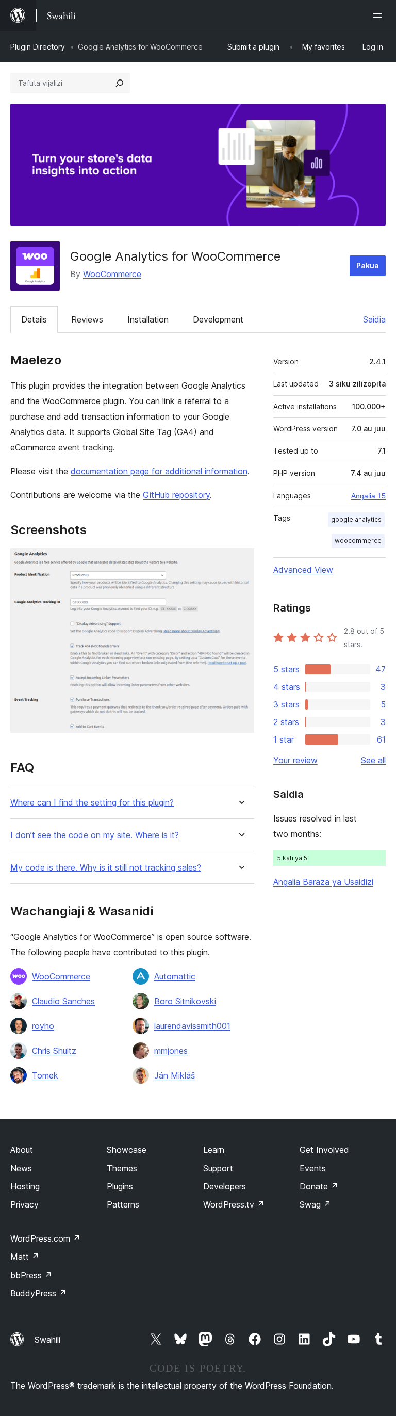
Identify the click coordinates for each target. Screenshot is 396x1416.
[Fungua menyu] (379, 15)
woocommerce (358, 540)
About (21, 1150)
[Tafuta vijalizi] (119, 83)
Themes (122, 1168)
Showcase (126, 1150)
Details (34, 319)
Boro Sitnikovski (185, 1001)
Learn (213, 1150)
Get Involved (324, 1150)
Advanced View (303, 570)
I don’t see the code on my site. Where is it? (94, 835)
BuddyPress (38, 1293)
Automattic (174, 976)
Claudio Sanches (63, 1001)
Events (313, 1168)
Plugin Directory (37, 46)
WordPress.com (45, 1238)
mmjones (171, 1050)
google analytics (356, 519)
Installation (148, 319)
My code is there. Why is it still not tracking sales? (105, 868)
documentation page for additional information (159, 471)
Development (218, 319)
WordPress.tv (234, 1204)
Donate (319, 1186)
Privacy (24, 1204)
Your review (295, 760)
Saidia (374, 319)
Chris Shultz (54, 1050)
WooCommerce (112, 274)
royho (43, 1026)
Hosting (25, 1186)
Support (218, 1168)
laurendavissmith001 (192, 1026)
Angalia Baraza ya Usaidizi (323, 882)
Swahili (47, 1339)
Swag (315, 1204)
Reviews (87, 319)
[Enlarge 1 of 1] (240, 562)
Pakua (367, 265)
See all (373, 760)
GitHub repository (176, 495)
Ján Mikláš (174, 1075)
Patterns (123, 1204)
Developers (224, 1186)
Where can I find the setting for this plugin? (92, 803)
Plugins (120, 1186)
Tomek (45, 1075)
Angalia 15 (368, 496)
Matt (24, 1256)
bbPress (31, 1275)
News (21, 1168)
